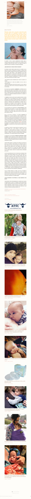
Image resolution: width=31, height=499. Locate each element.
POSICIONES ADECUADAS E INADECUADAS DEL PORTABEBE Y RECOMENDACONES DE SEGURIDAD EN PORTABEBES (15, 476)
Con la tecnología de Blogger (16, 491)
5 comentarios (9, 411)
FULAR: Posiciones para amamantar (13, 210)
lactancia (12, 195)
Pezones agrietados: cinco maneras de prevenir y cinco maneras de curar (14, 331)
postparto (17, 195)
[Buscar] (25, 2)
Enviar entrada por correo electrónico (12, 194)
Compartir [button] (6, 194)
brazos (20, 121)
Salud (18, 195)
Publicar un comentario (8, 199)
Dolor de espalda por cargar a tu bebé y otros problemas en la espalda (14, 409)
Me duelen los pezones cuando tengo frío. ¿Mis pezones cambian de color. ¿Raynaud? (15, 265)
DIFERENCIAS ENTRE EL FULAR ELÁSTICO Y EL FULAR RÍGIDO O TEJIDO (14, 237)
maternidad (14, 195)
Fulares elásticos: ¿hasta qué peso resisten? (15, 441)
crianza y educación (8, 195)
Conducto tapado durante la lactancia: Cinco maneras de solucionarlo (15, 296)
